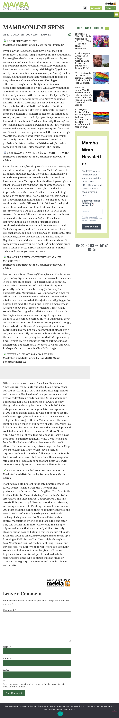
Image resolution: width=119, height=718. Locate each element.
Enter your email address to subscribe (91, 203)
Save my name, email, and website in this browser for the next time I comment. (34, 685)
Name (7, 647)
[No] (114, 710)
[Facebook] (78, 245)
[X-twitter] (82, 245)
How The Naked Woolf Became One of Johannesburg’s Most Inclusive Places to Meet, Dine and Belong (83, 96)
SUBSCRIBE (91, 226)
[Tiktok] (106, 245)
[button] (85, 8)
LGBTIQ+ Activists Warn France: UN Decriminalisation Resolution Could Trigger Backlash (81, 78)
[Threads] (97, 245)
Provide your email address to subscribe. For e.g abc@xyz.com (92, 218)
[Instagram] (87, 245)
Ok (60, 713)
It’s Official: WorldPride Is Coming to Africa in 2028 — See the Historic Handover (83, 41)
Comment (9, 610)
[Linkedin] (90, 249)
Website (7, 670)
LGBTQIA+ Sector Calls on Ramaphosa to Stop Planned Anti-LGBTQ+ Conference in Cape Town (83, 118)
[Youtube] (92, 245)
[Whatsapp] (94, 249)
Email (7, 658)
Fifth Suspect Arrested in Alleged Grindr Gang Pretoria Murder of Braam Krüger (83, 60)
